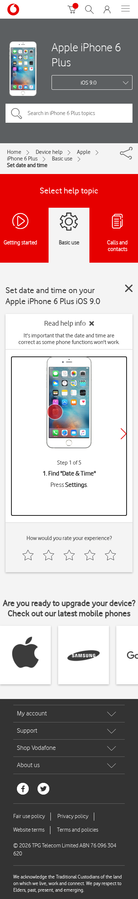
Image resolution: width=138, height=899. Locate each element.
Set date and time (27, 165)
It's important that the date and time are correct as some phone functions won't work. (69, 338)
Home (14, 152)
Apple (84, 152)
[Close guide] (128, 288)
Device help (49, 152)
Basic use (62, 158)
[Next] (124, 433)
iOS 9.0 (88, 82)
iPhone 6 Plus (22, 158)
